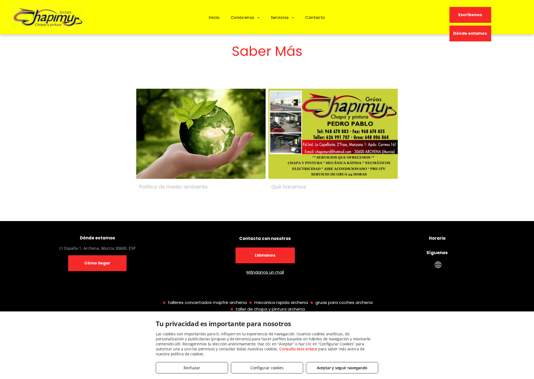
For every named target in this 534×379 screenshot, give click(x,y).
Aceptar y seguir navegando (342, 367)
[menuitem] (214, 17)
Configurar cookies (267, 367)
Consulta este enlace (298, 348)
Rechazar (192, 367)
